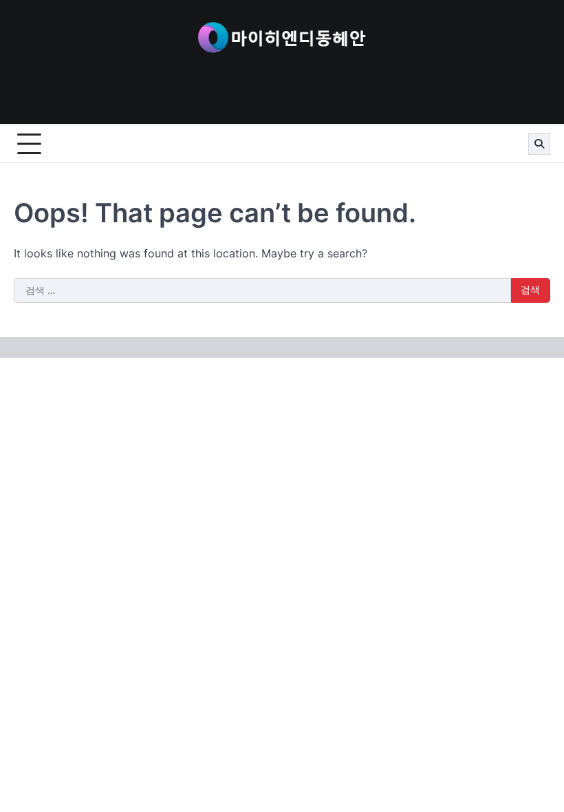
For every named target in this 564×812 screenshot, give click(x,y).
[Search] (539, 143)
